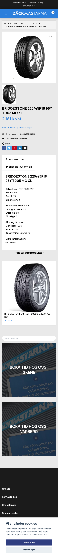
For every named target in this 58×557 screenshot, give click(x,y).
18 (39, 34)
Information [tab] (16, 170)
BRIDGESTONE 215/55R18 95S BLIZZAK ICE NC (27, 326)
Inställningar (29, 550)
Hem (6, 34)
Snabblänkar (9, 515)
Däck (15, 34)
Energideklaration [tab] (20, 177)
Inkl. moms (28, 5)
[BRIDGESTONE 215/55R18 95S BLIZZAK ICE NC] (29, 298)
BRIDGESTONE (27, 34)
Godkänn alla (29, 542)
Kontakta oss (9, 507)
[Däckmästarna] (28, 18)
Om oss (6, 499)
